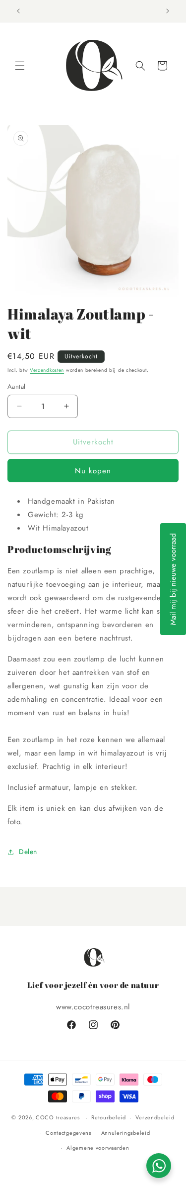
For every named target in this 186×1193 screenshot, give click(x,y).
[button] (20, 66)
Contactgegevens (68, 1133)
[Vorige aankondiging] (18, 11)
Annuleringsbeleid (125, 1133)
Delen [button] (28, 852)
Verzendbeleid (154, 1117)
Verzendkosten (47, 370)
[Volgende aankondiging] (168, 11)
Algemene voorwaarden (97, 1148)
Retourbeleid (108, 1117)
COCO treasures (58, 1117)
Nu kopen (93, 470)
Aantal (16, 386)
